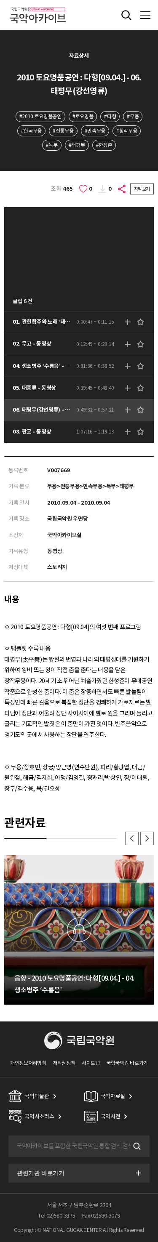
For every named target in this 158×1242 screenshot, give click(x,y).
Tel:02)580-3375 (56, 1215)
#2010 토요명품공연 (40, 116)
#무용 (133, 116)
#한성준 (104, 145)
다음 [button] (147, 838)
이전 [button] (132, 838)
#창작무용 (126, 131)
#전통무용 (63, 131)
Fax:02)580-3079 (101, 1215)
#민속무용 (95, 131)
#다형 (110, 116)
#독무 (52, 145)
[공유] (122, 189)
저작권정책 (64, 1063)
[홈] (37, 6)
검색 (136, 1146)
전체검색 (126, 15)
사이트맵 (91, 1063)
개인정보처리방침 (28, 1063)
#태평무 (77, 145)
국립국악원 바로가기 (127, 1063)
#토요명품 (82, 116)
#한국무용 (31, 131)
